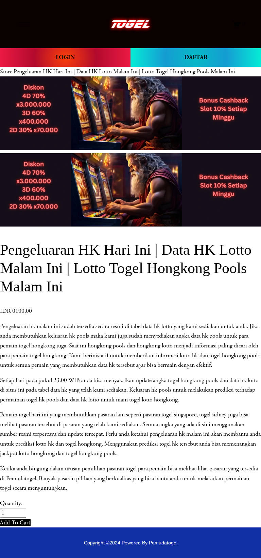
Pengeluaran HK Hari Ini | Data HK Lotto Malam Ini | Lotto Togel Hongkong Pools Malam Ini (124, 71)
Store (6, 71)
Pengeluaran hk (17, 326)
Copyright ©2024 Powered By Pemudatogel (130, 542)
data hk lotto (244, 380)
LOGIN (65, 57)
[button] (15, 522)
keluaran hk (61, 336)
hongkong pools (198, 380)
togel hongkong (37, 345)
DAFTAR (196, 57)
